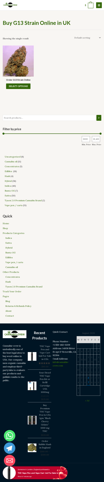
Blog (7, 301)
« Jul (87, 400)
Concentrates (12, 277)
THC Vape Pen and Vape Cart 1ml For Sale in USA (40, 473)
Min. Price (86, 144)
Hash (8, 281)
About (8, 311)
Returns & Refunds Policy (18, 306)
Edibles (9, 257)
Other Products (11, 272)
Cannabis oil (11, 267)
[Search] (98, 118)
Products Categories (13, 233)
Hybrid (8, 247)
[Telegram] (9, 448)
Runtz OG (10, 252)
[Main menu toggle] (99, 5)
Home (6, 223)
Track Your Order (12, 291)
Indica (8, 238)
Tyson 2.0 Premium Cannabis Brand (23, 286)
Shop (5, 228)
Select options (18, 86)
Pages (6, 296)
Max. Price (96, 144)
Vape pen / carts (14, 262)
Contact (9, 315)
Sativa (8, 242)
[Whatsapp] (9, 435)
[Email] (9, 460)
